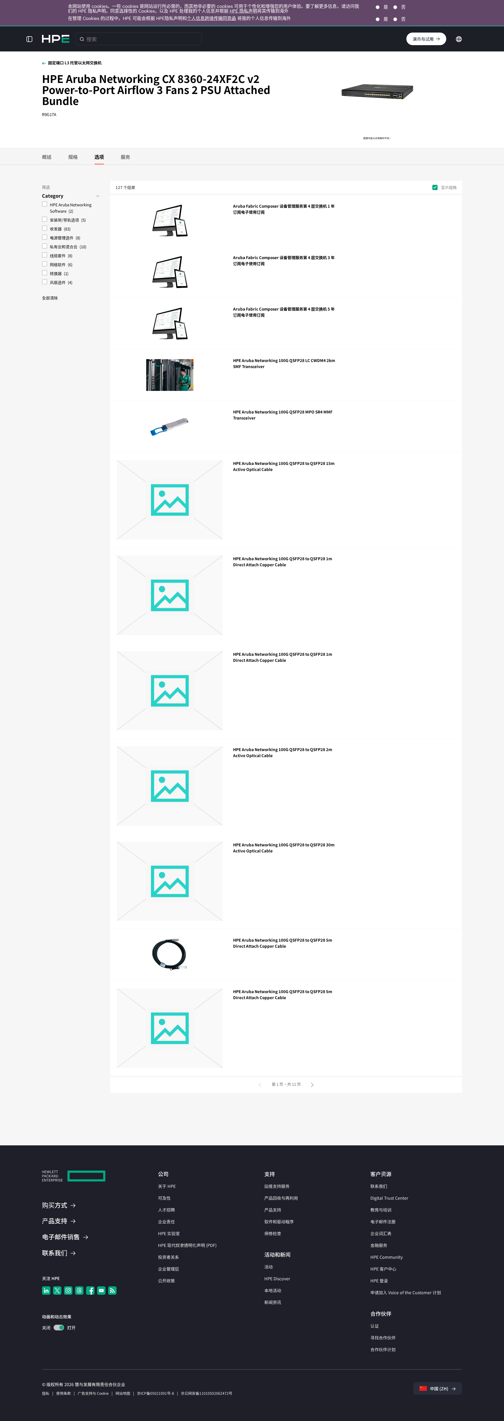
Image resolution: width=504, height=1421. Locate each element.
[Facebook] (90, 1290)
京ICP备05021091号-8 (155, 1393)
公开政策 (166, 1280)
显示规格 (449, 187)
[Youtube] (101, 1290)
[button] (29, 38)
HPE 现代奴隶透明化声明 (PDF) (187, 1245)
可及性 (164, 1198)
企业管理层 (168, 1269)
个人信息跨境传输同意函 (211, 18)
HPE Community (386, 1257)
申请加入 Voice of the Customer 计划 (405, 1292)
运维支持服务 (277, 1186)
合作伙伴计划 (383, 1349)
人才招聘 (166, 1210)
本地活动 (272, 1290)
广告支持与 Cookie (93, 1393)
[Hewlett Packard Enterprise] (55, 39)
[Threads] (79, 1290)
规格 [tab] (73, 156)
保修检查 (272, 1233)
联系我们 (378, 1186)
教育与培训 (380, 1210)
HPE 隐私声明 (243, 11)
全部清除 (50, 298)
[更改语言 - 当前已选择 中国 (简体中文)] (459, 38)
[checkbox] (71, 208)
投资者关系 (168, 1257)
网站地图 (123, 1393)
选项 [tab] (99, 156)
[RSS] (112, 1290)
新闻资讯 (272, 1302)
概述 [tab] (46, 156)
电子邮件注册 (383, 1221)
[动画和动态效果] (59, 1327)
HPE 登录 (379, 1280)
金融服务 (378, 1245)
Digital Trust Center (389, 1198)
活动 (268, 1266)
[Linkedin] (46, 1290)
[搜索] (82, 38)
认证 (374, 1326)
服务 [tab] (125, 156)
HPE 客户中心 (383, 1269)
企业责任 (166, 1221)
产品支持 (272, 1210)
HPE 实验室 (169, 1233)
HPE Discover (277, 1278)
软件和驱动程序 (279, 1221)
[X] (57, 1290)
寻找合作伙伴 (383, 1337)
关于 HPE (167, 1186)
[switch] (55, 1328)
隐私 (45, 1393)
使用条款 (63, 1393)
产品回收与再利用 (281, 1198)
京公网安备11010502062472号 (206, 1393)
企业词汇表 (380, 1233)
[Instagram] (68, 1290)
